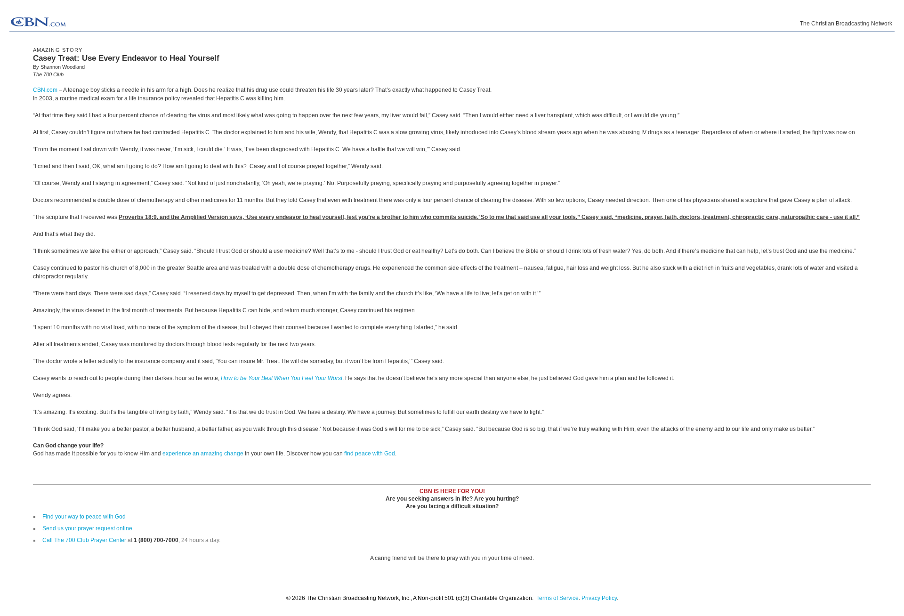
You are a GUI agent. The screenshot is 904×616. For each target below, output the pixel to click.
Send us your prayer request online (87, 528)
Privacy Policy (599, 598)
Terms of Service (557, 598)
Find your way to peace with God (84, 516)
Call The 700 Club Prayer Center (84, 540)
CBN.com (45, 90)
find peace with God (369, 453)
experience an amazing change (202, 453)
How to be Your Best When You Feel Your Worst (281, 378)
